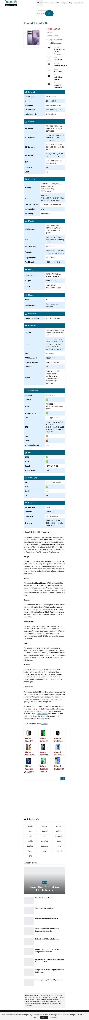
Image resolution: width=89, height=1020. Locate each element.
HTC (30, 831)
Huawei (44, 831)
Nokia (30, 841)
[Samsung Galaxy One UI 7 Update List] (29, 982)
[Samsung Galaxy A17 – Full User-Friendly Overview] (44, 880)
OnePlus (44, 841)
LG (44, 836)
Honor (58, 826)
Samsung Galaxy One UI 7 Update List (48, 980)
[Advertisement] (44, 799)
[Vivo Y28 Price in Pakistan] (29, 900)
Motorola (58, 836)
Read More (54, 1017)
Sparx (59, 846)
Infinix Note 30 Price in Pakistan (46, 918)
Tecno (30, 851)
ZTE (30, 856)
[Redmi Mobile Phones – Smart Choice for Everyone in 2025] (29, 962)
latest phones (42, 714)
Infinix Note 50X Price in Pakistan (47, 939)
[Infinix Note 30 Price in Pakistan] (29, 921)
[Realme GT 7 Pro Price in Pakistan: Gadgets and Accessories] (29, 951)
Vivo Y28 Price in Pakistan (44, 898)
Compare (64, 3)
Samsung (44, 846)
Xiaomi (44, 723)
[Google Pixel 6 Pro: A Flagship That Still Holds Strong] (29, 972)
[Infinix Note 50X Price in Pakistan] (29, 941)
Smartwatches (48, 3)
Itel (30, 836)
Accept (44, 1017)
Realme (30, 846)
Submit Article (79, 3)
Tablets (57, 3)
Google (44, 826)
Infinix (58, 831)
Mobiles (40, 3)
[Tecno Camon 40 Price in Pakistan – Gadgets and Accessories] (29, 931)
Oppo (59, 841)
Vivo (44, 851)
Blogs (70, 3)
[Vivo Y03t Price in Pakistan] (29, 910)
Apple (30, 826)
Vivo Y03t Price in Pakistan (44, 908)
